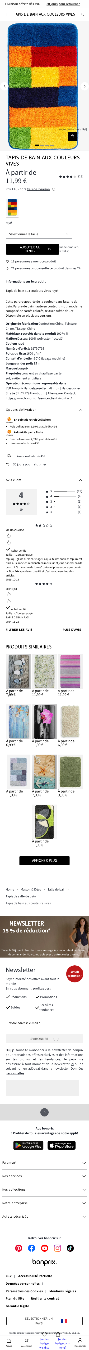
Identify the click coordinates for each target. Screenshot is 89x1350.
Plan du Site (15, 1299)
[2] (42, 145)
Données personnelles (23, 1284)
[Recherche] (83, 14)
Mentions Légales (62, 1291)
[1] (37, 145)
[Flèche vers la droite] (84, 86)
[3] (47, 145)
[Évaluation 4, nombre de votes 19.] (67, 176)
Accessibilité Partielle (35, 1276)
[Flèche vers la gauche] (4, 86)
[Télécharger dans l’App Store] (61, 1145)
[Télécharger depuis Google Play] (28, 1145)
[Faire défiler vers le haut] (44, 1112)
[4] (52, 145)
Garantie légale (17, 1306)
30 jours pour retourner (63, 4)
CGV (9, 1276)
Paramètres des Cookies (24, 1291)
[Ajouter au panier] (72, 136)
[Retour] (6, 14)
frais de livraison (38, 189)
